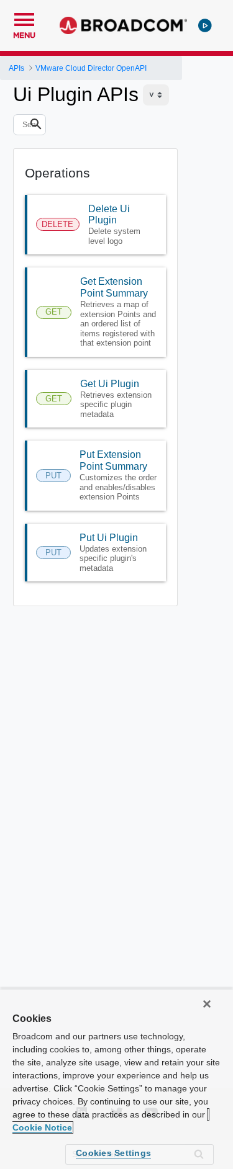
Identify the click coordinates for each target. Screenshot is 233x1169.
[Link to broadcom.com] (123, 25)
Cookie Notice (42, 1127)
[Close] (207, 1004)
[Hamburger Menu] (24, 18)
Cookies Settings (113, 1153)
